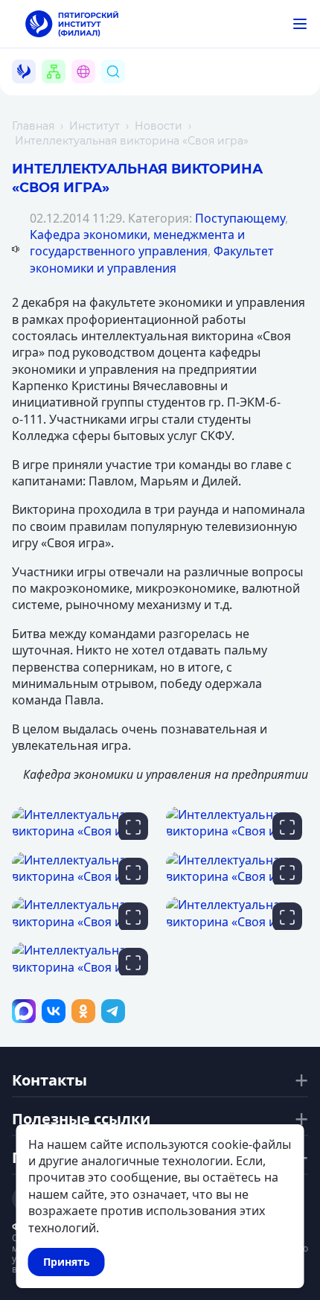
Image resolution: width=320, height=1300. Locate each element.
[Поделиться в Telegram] (113, 1011)
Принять (66, 1262)
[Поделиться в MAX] (24, 1011)
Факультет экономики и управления (152, 259)
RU (92, 89)
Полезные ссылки (81, 1119)
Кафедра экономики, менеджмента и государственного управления (137, 242)
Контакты (49, 1080)
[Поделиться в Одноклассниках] (83, 1011)
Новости (158, 126)
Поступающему (240, 218)
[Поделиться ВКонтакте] (53, 1011)
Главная (33, 126)
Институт (94, 126)
